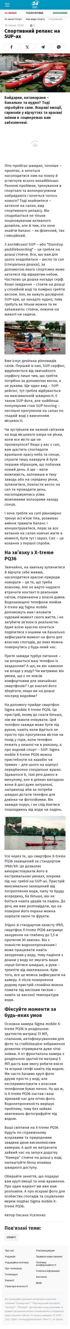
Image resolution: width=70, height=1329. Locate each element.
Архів (39, 1282)
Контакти (41, 1276)
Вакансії (9, 1280)
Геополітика (34, 13)
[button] (11, 47)
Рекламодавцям (45, 1250)
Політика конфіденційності (46, 1263)
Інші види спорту (35, 19)
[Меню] (7, 5)
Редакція (10, 1256)
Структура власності (16, 1286)
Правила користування (49, 1256)
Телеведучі (11, 1274)
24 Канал (11, 13)
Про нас (9, 1250)
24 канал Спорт (13, 19)
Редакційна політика (17, 1262)
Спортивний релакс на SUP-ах (57, 19)
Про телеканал (13, 1268)
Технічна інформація (48, 1270)
